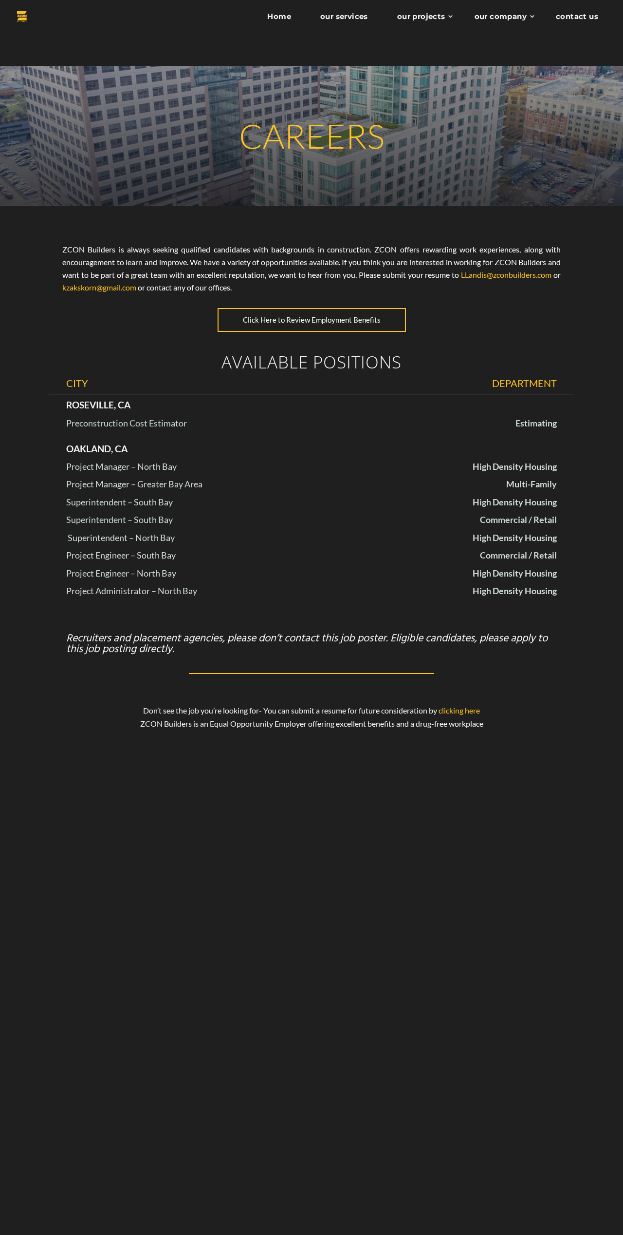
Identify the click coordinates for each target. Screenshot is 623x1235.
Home (279, 16)
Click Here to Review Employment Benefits (312, 319)
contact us (577, 16)
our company (501, 16)
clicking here (459, 710)
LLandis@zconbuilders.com (506, 274)
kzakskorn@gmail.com (99, 287)
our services (344, 16)
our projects (421, 16)
